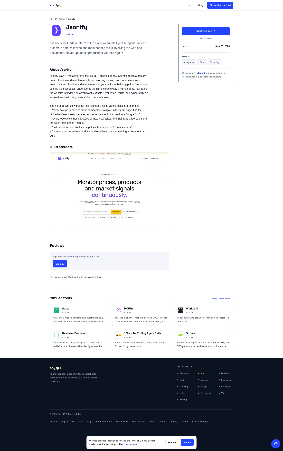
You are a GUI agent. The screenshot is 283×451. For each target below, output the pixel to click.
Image (203, 386)
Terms (185, 421)
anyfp (54, 5)
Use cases (77, 421)
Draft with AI (138, 421)
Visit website (205, 31)
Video (224, 393)
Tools (190, 5)
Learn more (131, 444)
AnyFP (53, 19)
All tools (54, 421)
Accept (187, 442)
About (152, 421)
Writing (183, 399)
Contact (163, 421)
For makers (122, 421)
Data (201, 62)
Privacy (174, 421)
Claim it (201, 73)
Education (226, 380)
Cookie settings (200, 421)
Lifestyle (225, 386)
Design (204, 380)
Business (226, 373)
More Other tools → (222, 298)
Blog (200, 5)
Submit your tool (220, 5)
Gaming (184, 386)
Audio (203, 373)
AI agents (189, 62)
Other (62, 19)
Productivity (206, 393)
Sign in (60, 264)
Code (182, 380)
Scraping (214, 62)
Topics (65, 421)
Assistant (184, 373)
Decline (172, 442)
